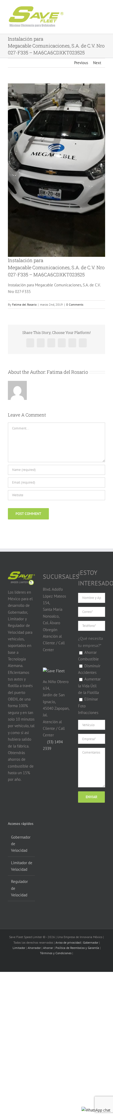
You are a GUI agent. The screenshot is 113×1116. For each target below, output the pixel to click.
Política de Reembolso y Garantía (77, 948)
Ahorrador (34, 948)
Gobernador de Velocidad (20, 844)
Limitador (19, 948)
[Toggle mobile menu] (98, 13)
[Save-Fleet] (54, 670)
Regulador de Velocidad (19, 888)
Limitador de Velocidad (21, 866)
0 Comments (74, 304)
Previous (81, 62)
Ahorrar (48, 948)
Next (97, 62)
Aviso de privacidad (68, 942)
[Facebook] (11, 800)
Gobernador (90, 942)
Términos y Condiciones (55, 953)
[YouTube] (21, 800)
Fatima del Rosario (24, 304)
